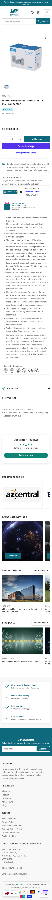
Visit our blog (39, 622)
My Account (7, 802)
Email (37, 192)
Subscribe (43, 749)
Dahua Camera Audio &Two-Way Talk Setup (20, 661)
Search (45, 21)
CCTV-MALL (6, 96)
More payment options (26, 153)
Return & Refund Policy (12, 829)
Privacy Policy (8, 822)
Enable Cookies (9, 836)
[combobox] (26, 21)
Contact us (7, 798)
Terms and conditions (11, 825)
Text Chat (29, 192)
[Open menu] (47, 12)
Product (5, 795)
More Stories (40, 570)
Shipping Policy (9, 818)
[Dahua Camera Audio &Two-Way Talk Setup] (22, 640)
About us (6, 791)
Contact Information (11, 832)
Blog (4, 805)
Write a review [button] (26, 455)
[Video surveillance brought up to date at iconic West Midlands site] (22, 588)
